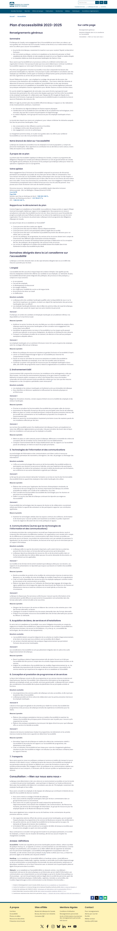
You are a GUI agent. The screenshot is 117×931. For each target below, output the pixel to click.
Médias (67, 11)
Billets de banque (37, 11)
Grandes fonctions (16, 11)
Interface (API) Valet (91, 921)
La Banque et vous (93, 7)
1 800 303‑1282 (42, 196)
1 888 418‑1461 (18, 200)
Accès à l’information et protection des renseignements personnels (71, 917)
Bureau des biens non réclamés (45, 914)
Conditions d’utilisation (67, 911)
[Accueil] (19, 4)
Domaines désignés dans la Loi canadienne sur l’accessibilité (91, 33)
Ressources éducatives (17, 919)
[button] (92, 898)
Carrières (103, 7)
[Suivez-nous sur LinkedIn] (64, 928)
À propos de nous (80, 7)
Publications (49, 11)
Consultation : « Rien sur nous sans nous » (91, 37)
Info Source (63, 920)
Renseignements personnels (69, 914)
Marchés (27, 11)
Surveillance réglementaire (90, 11)
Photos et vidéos (15, 916)
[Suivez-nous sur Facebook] (47, 928)
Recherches (59, 11)
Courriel (12, 192)
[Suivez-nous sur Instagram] (53, 928)
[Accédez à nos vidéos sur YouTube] (75, 928)
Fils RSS (87, 916)
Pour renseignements (92, 911)
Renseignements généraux (86, 30)
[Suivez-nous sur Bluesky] (58, 928)
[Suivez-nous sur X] (42, 928)
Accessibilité (21, 16)
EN (101, 2)
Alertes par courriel (91, 914)
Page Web (13, 194)
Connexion (39, 916)
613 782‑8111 (37, 198)
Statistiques (76, 11)
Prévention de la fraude (17, 921)
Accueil (12, 16)
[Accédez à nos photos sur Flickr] (69, 928)
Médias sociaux (90, 919)
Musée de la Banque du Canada (45, 911)
